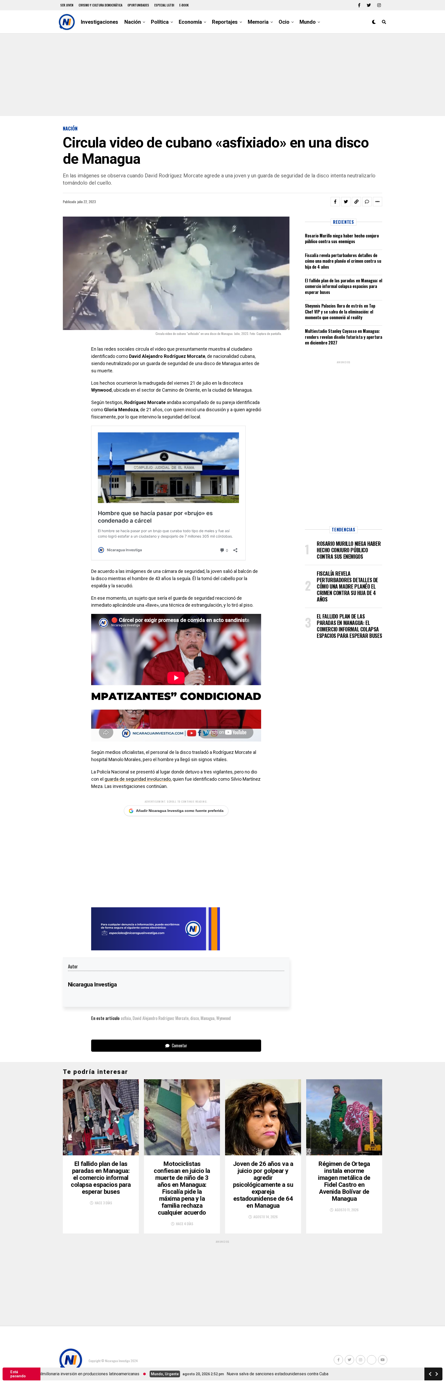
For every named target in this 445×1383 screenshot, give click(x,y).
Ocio (284, 22)
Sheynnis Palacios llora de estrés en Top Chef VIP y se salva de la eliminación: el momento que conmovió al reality (340, 311)
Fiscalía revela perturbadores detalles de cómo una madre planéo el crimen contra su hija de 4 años (343, 261)
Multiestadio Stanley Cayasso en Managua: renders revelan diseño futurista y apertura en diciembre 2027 (343, 337)
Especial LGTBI (164, 5)
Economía (190, 22)
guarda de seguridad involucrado (138, 779)
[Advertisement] (222, 75)
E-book (184, 5)
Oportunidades (138, 5)
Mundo (307, 22)
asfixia (126, 1018)
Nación (132, 22)
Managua (208, 1018)
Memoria (258, 22)
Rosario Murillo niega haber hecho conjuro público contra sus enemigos (342, 238)
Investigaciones (99, 22)
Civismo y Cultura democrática (100, 5)
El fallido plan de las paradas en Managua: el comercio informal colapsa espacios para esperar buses (343, 286)
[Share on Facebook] (335, 201)
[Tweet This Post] (345, 201)
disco (194, 1018)
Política (160, 22)
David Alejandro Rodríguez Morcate (161, 1018)
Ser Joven (66, 5)
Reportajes (225, 22)
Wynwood (223, 1018)
